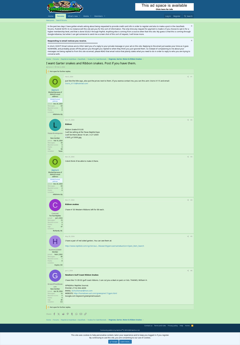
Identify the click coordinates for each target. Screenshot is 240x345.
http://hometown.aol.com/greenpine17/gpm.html (95, 293)
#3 (191, 157)
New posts (50, 20)
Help (181, 325)
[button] (80, 16)
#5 (191, 236)
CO (61, 302)
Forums (60, 16)
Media (86, 16)
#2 (191, 120)
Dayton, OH (58, 265)
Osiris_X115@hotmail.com (76, 83)
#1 (191, 77)
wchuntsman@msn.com (82, 290)
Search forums (61, 20)
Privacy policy (173, 325)
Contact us (148, 325)
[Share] (188, 76)
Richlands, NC (57, 231)
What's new (73, 16)
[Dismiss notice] (191, 26)
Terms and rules (160, 325)
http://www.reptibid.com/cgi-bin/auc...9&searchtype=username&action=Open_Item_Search (104, 246)
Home (50, 16)
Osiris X (51, 67)
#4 (191, 200)
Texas (60, 151)
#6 (191, 271)
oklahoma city (57, 114)
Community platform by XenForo (120, 330)
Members (98, 16)
